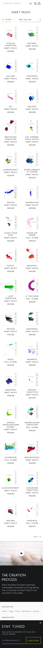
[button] (35, 3)
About (4, 611)
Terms (17, 611)
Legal (11, 611)
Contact (36, 611)
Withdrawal (26, 611)
